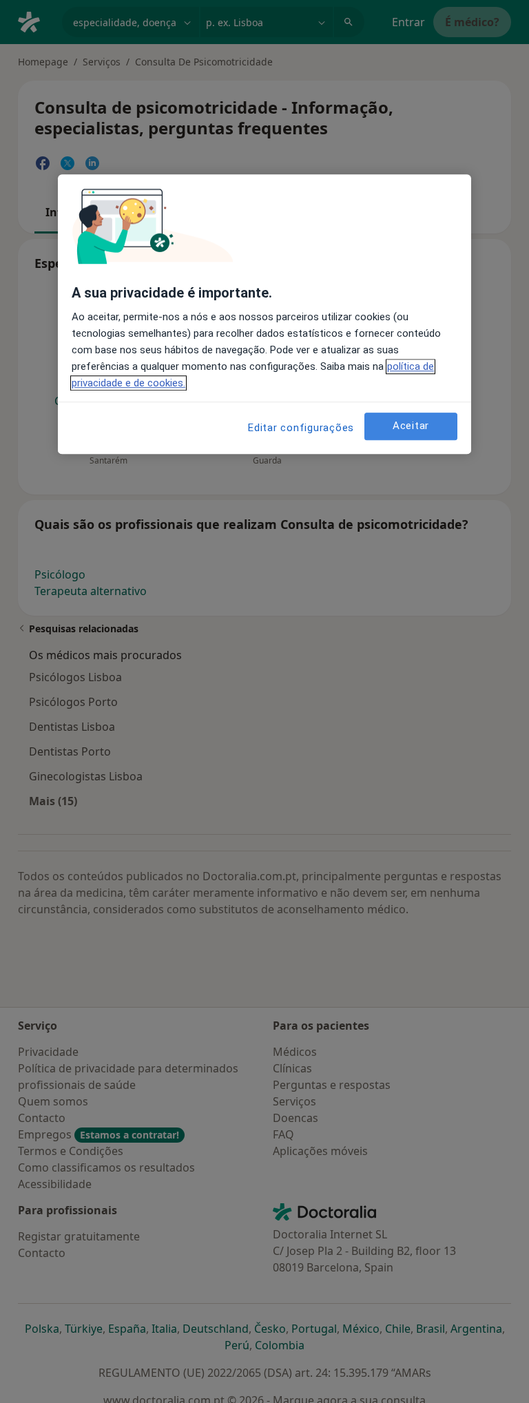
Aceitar (411, 425)
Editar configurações (301, 428)
